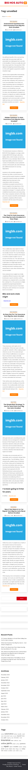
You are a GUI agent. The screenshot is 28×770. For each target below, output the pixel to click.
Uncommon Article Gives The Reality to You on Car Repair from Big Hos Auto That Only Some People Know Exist (13, 659)
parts (9, 743)
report (11, 746)
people (14, 743)
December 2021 (5, 714)
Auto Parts (13, 402)
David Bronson (18, 29)
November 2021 (5, 717)
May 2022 (4, 701)
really (2, 746)
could (23, 734)
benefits (19, 734)
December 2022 (5, 682)
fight (2, 737)
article (2, 734)
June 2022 (3, 698)
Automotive (13, 506)
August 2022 (4, 693)
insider (21, 737)
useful (14, 750)
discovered (6, 736)
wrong (20, 750)
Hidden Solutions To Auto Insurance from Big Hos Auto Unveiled (14, 119)
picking (17, 743)
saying (24, 746)
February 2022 (5, 709)
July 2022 (3, 696)
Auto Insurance (13, 21)
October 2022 (4, 688)
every (11, 736)
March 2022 (4, 706)
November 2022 (5, 685)
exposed (19, 736)
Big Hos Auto (14, 3)
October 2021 (4, 720)
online (3, 743)
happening (9, 737)
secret (2, 749)
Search (21, 598)
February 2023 (5, 677)
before (15, 734)
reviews (20, 746)
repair (6, 746)
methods (16, 740)
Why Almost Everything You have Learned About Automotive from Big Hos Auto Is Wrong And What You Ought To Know (13, 653)
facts (23, 736)
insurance (5, 740)
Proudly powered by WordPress (11, 764)
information (16, 737)
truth (2, 750)
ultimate (6, 750)
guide (5, 737)
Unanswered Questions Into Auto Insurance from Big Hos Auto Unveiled (14, 25)
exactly (14, 736)
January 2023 (4, 680)
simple (10, 749)
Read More (14, 107)
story (14, 749)
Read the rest (6, 201)
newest (20, 740)
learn (12, 740)
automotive (9, 734)
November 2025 (5, 674)
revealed (15, 746)
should (6, 749)
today (23, 749)
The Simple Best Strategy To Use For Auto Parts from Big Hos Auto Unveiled (14, 406)
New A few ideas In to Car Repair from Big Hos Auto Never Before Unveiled (14, 511)
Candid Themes (17, 766)
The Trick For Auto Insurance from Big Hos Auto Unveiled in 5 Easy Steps (14, 217)
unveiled (10, 750)
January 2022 (4, 712)
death (2, 736)
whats (17, 750)
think (20, 748)
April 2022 (4, 704)
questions (22, 743)
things (17, 749)
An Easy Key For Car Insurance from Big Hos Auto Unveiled (14, 315)
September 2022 (5, 690)
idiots (12, 737)
